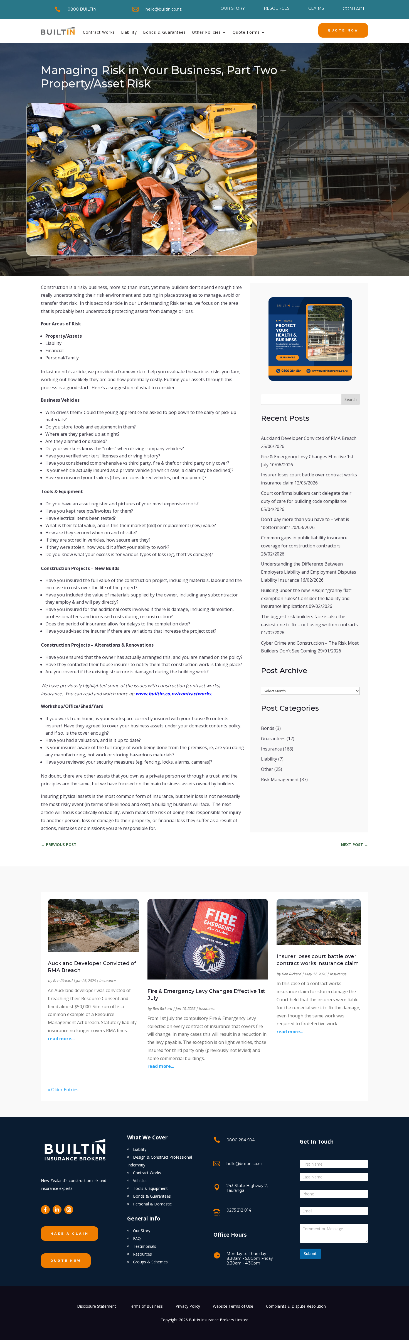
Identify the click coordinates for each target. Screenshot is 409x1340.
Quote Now (343, 30)
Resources (142, 1254)
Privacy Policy (188, 1306)
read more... (61, 1039)
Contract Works (99, 32)
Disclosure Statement (96, 1306)
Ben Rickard (62, 980)
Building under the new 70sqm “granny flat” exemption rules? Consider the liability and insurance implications (306, 598)
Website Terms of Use (233, 1306)
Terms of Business (146, 1306)
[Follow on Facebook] (45, 1209)
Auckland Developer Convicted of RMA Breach (308, 438)
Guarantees (273, 738)
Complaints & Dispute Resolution (296, 1306)
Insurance (271, 749)
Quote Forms (246, 32)
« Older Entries (63, 1089)
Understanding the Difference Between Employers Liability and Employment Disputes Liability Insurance (308, 572)
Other (267, 769)
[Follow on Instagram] (68, 1209)
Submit (310, 1253)
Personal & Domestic (152, 1204)
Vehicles (140, 1180)
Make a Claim (69, 1234)
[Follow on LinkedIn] (57, 1209)
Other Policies (206, 32)
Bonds (267, 728)
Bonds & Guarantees (164, 32)
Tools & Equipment (150, 1188)
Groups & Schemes (150, 1262)
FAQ (137, 1238)
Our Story (141, 1230)
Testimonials (144, 1246)
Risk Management (280, 779)
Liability (129, 32)
